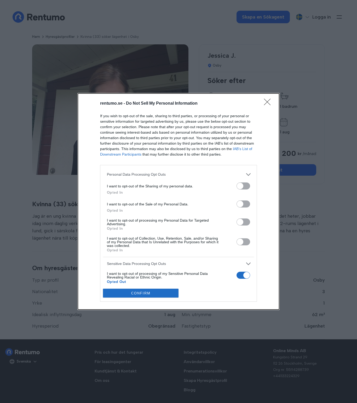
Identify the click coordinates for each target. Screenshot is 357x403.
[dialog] (178, 201)
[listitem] (178, 174)
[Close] (269, 104)
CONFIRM (141, 293)
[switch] (243, 185)
